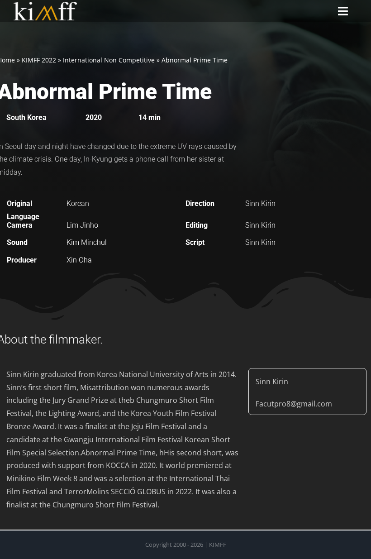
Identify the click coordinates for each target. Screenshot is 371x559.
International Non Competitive (109, 60)
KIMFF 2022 (39, 60)
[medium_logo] (45, 5)
